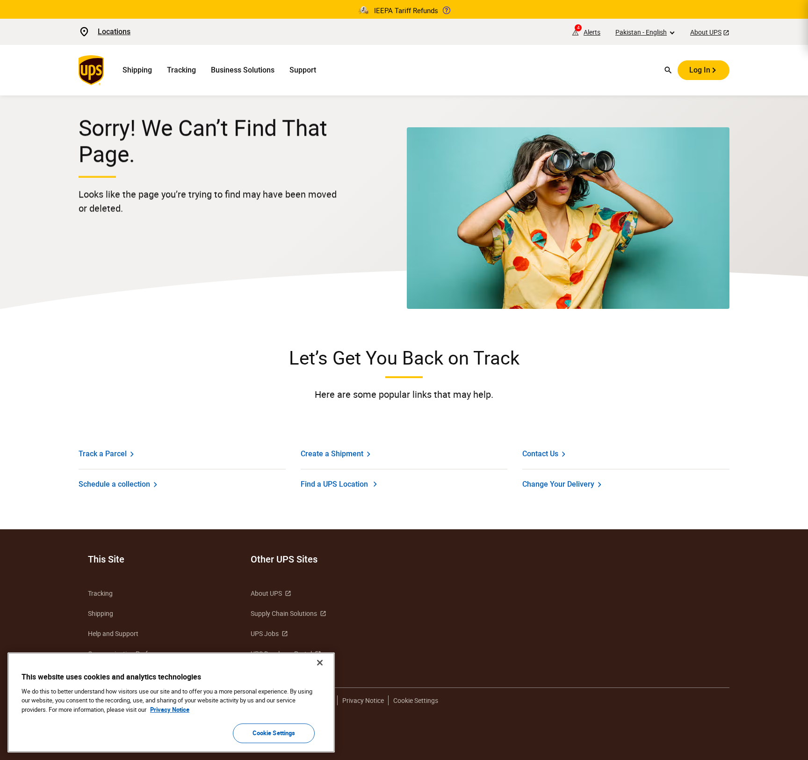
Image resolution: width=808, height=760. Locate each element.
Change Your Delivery (558, 484)
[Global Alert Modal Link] (446, 10)
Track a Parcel (103, 453)
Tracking (181, 70)
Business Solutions (242, 70)
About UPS (705, 32)
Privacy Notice (363, 700)
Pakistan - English (641, 32)
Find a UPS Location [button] (334, 484)
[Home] (93, 70)
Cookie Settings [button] (415, 700)
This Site (106, 559)
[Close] (320, 662)
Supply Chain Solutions (284, 613)
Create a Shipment (332, 453)
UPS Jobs (265, 633)
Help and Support (113, 633)
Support (302, 70)
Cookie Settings (274, 733)
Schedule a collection (114, 484)
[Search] (668, 70)
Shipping (137, 70)
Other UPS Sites (284, 559)
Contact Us (540, 453)
